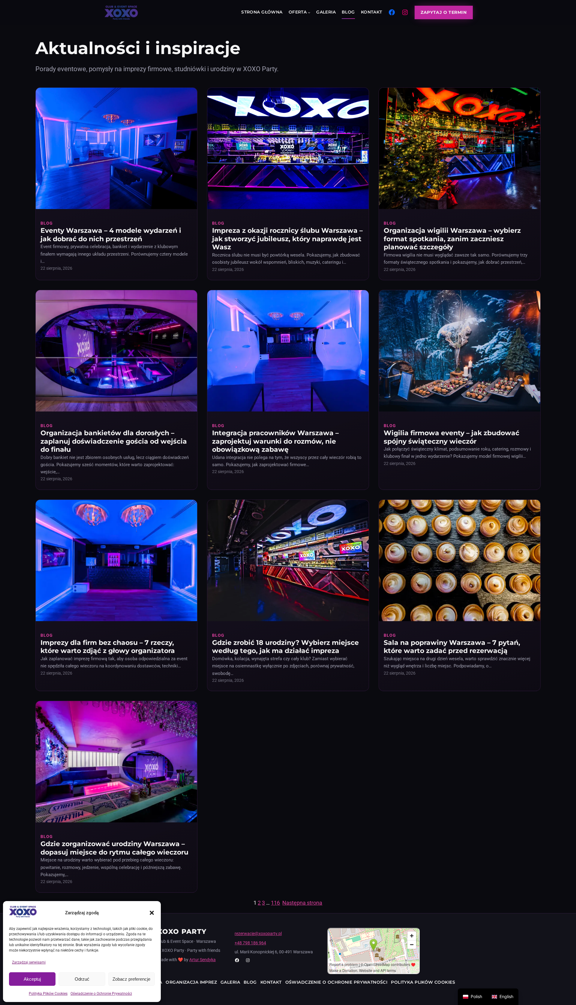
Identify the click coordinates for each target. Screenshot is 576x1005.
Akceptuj (32, 979)
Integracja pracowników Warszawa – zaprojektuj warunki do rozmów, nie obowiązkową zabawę (275, 441)
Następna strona (302, 903)
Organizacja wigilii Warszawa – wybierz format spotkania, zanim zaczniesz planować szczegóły (452, 238)
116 (275, 903)
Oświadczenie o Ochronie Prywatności (101, 993)
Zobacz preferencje (131, 979)
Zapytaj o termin (443, 12)
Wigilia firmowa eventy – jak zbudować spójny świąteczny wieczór (451, 437)
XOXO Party (182, 932)
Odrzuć (82, 979)
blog (46, 223)
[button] (152, 913)
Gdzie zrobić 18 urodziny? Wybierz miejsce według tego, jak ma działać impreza (285, 647)
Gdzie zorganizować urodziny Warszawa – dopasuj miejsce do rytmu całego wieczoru (114, 848)
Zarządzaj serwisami (29, 962)
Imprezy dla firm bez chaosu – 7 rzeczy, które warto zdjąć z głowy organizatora (107, 647)
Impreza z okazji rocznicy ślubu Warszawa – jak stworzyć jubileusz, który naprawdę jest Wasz (287, 238)
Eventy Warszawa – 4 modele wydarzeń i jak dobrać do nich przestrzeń (110, 234)
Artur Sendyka (202, 959)
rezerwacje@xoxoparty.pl (258, 933)
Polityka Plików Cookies (48, 993)
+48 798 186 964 (250, 942)
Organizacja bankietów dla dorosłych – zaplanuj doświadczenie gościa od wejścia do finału (113, 441)
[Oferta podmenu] (309, 12)
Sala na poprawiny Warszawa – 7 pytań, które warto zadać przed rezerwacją (452, 647)
